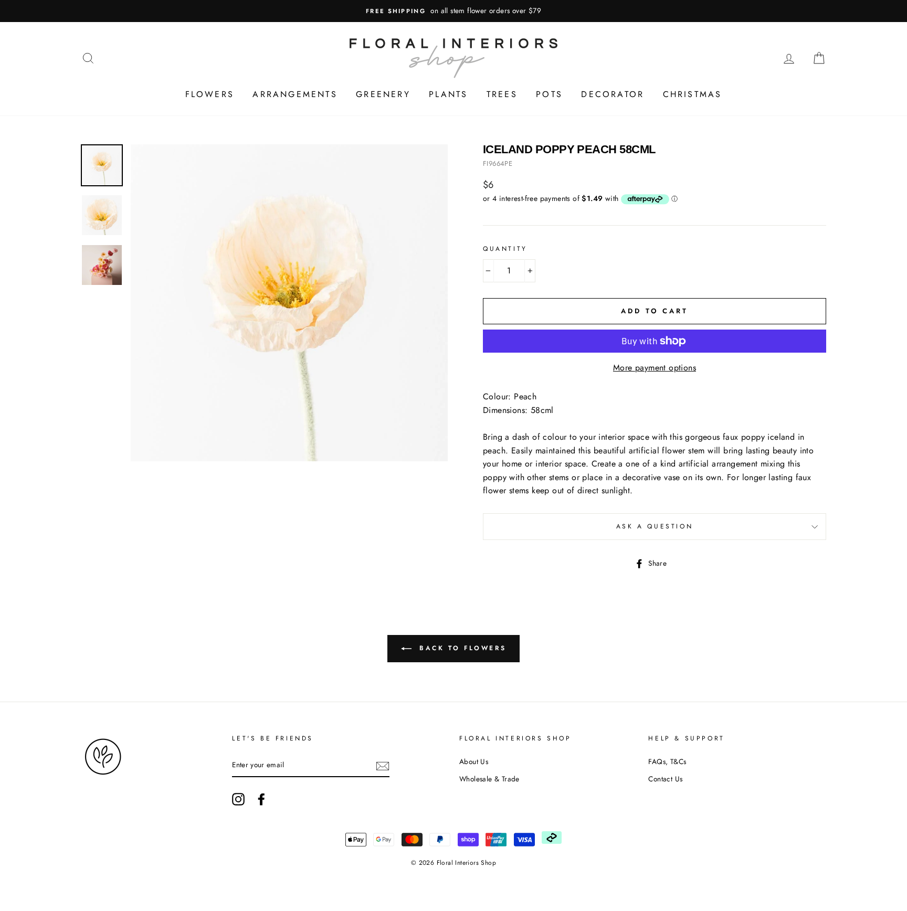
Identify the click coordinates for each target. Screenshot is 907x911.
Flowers (209, 94)
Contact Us (665, 779)
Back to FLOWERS (461, 648)
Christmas (692, 94)
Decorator (612, 94)
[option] (453, 11)
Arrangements (294, 94)
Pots (549, 94)
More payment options (654, 368)
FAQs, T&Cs (667, 761)
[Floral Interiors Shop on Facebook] (261, 799)
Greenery (383, 94)
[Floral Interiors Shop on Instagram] (238, 799)
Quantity (505, 248)
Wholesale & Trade (489, 779)
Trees (502, 94)
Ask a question (654, 526)
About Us (473, 761)
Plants (448, 94)
